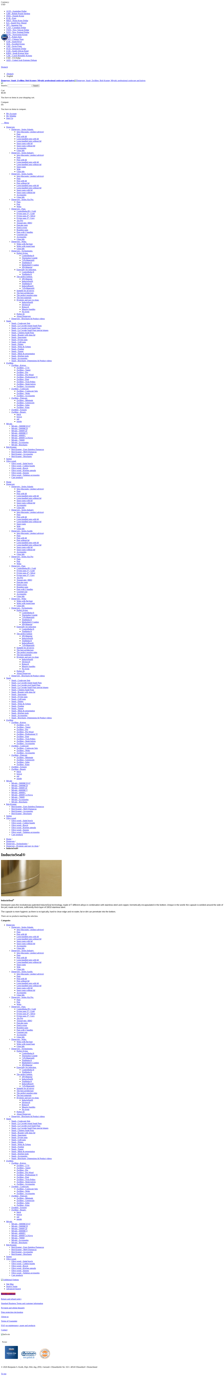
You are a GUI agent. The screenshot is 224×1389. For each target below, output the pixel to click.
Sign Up (9, 118)
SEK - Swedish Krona (15, 44)
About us (5, 1317)
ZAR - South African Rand (17, 51)
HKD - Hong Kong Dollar (17, 20)
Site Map (10, 1284)
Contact (4, 1330)
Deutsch (4, 67)
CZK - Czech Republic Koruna (19, 56)
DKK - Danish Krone (15, 16)
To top (3, 1374)
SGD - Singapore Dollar (16, 48)
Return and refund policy (11, 1299)
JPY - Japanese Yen (14, 25)
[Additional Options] (10, 1280)
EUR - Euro (11, 18)
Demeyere (10, 841)
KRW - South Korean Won (17, 53)
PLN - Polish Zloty (14, 37)
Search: (4, 85)
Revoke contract (8, 1294)
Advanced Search (13, 1289)
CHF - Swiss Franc (14, 46)
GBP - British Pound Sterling (18, 13)
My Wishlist (11, 116)
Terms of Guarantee (9, 1321)
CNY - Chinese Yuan (15, 39)
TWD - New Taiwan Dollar (17, 30)
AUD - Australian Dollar (16, 11)
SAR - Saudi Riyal (14, 41)
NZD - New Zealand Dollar (17, 32)
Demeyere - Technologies (16, 844)
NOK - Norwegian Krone (16, 34)
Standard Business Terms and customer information (22, 1303)
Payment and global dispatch (12, 1308)
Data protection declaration (12, 1312)
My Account (11, 114)
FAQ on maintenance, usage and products (18, 1325)
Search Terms (11, 1286)
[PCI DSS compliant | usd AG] (45, 1358)
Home (8, 839)
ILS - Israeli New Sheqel (16, 23)
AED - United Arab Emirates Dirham (21, 60)
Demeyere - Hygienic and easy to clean (22, 846)
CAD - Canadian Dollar (16, 27)
